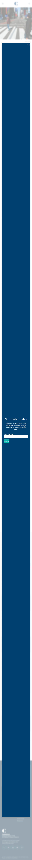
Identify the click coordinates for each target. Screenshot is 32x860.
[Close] (29, 45)
